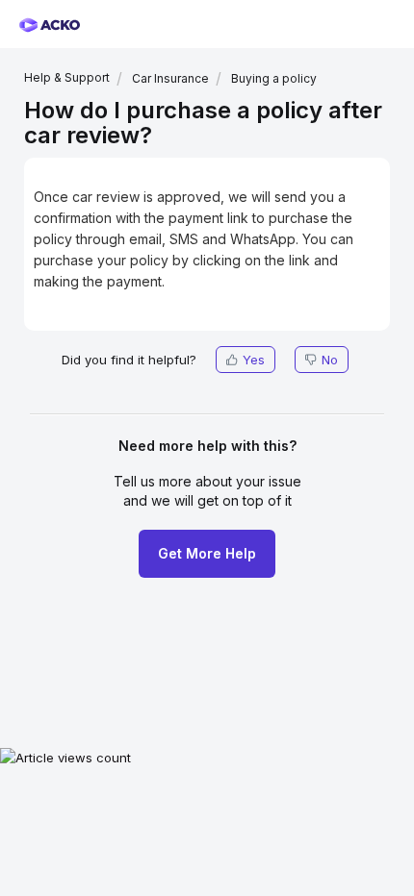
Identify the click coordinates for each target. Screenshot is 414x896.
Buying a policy (274, 78)
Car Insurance (170, 78)
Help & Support (67, 77)
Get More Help (207, 553)
